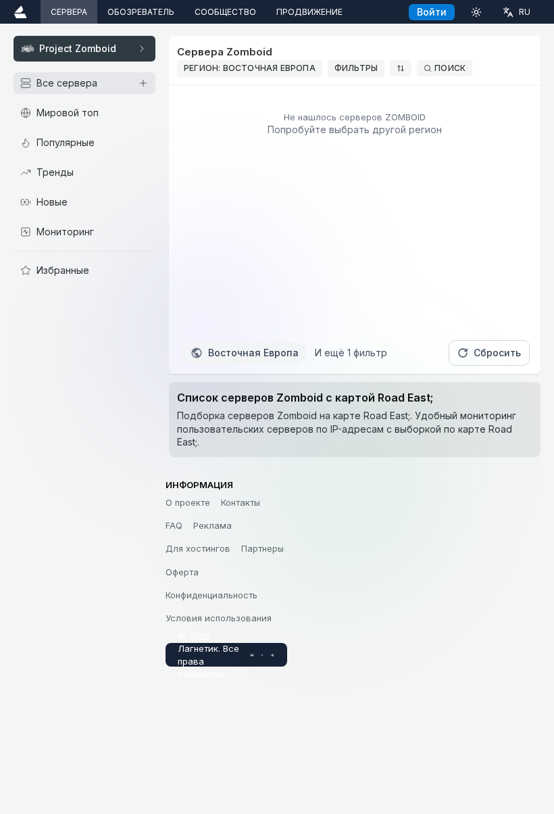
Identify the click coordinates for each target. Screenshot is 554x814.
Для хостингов (198, 548)
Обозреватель (140, 12)
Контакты (240, 502)
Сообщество (225, 12)
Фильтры (356, 68)
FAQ (174, 525)
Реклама (212, 525)
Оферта (182, 572)
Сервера (69, 12)
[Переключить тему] (476, 12)
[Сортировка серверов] (400, 68)
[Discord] (262, 654)
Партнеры (262, 548)
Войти (432, 12)
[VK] (252, 655)
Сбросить (497, 352)
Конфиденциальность (211, 595)
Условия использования (219, 618)
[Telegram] (272, 655)
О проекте (188, 502)
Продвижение (309, 12)
